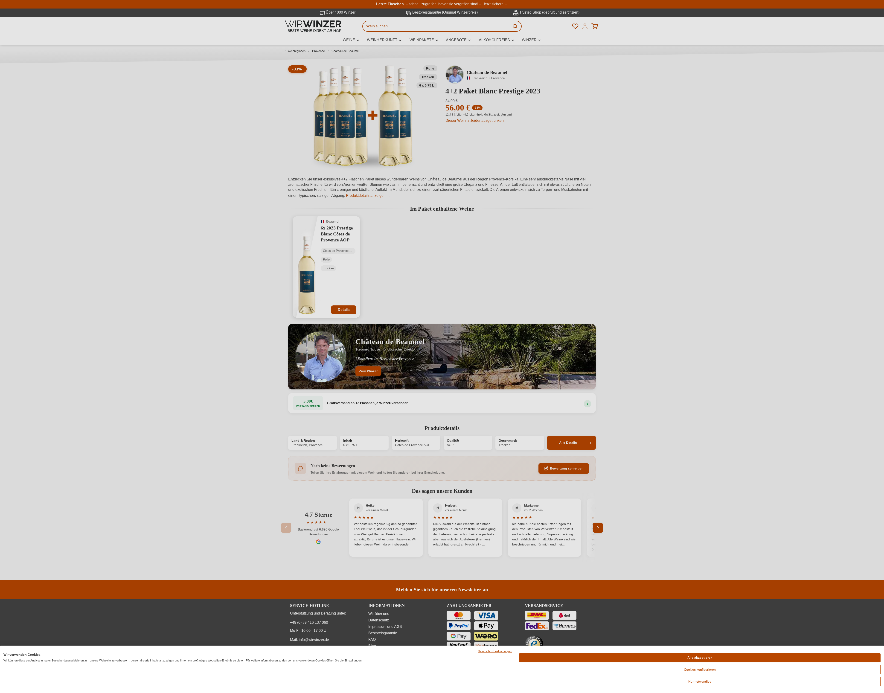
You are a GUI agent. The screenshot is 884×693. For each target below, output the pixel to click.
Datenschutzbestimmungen (495, 651)
